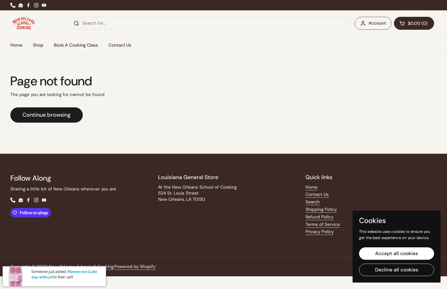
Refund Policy (319, 217)
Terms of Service (323, 224)
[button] (414, 23)
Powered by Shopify (134, 266)
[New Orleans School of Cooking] (23, 23)
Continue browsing (47, 114)
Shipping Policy (321, 209)
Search (313, 202)
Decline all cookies (396, 269)
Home (312, 187)
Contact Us (317, 194)
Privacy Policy (320, 231)
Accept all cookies (396, 253)
